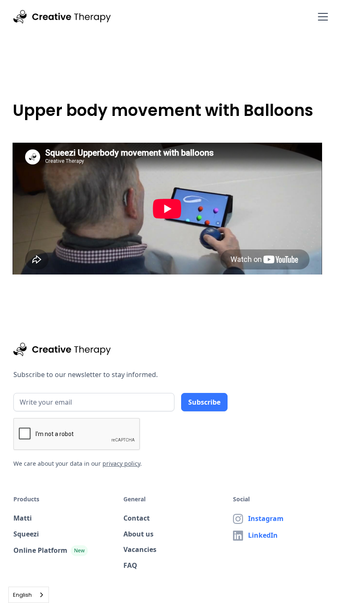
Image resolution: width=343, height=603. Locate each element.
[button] (321, 17)
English (22, 595)
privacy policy (121, 463)
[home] (62, 16)
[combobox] (28, 595)
